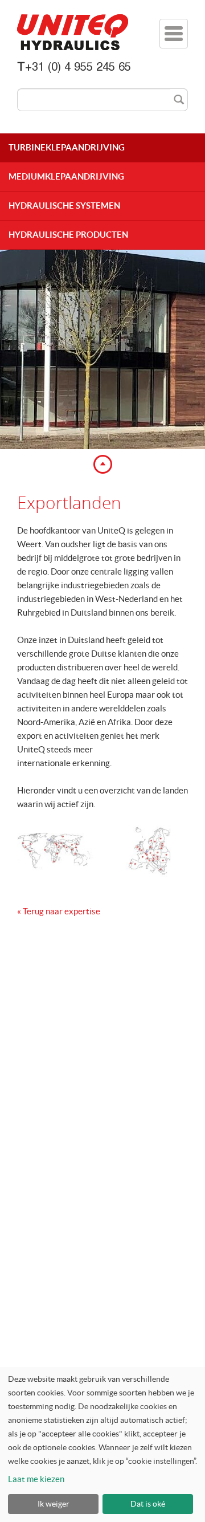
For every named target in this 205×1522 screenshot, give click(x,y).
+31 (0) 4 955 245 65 (78, 68)
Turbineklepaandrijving (67, 147)
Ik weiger (53, 1503)
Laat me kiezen (36, 1479)
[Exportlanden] (55, 851)
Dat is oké (147, 1503)
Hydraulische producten (68, 234)
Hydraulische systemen (64, 205)
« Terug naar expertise (58, 911)
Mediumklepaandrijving (66, 176)
